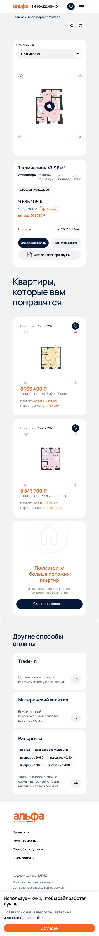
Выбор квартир (36, 17)
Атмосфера (56, 17)
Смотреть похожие (49, 603)
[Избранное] (71, 6)
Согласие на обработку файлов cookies (38, 888)
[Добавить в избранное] (80, 25)
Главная (19, 17)
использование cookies (24, 917)
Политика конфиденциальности (33, 882)
